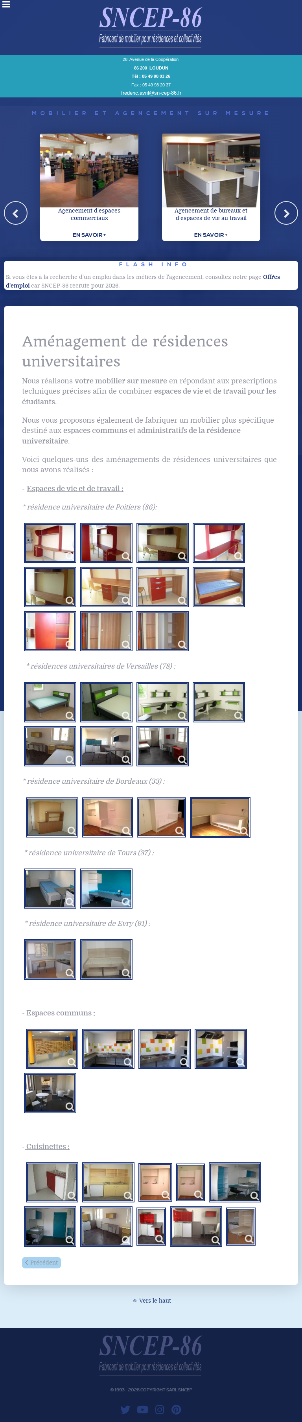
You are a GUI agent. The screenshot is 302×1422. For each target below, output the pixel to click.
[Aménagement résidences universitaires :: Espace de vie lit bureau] (162, 746)
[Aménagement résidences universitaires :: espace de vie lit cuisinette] (107, 817)
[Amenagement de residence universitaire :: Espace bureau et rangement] (50, 587)
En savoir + (89, 235)
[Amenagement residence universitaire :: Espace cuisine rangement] (235, 1182)
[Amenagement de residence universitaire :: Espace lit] (219, 587)
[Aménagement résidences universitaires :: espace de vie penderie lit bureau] (161, 817)
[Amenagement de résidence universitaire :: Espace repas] (50, 1093)
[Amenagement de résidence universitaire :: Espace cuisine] (108, 1049)
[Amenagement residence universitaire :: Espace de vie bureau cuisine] (106, 1226)
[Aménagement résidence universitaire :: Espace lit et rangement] (106, 702)
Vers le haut (154, 1300)
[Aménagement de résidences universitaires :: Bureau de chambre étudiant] (162, 702)
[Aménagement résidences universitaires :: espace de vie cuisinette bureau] (50, 959)
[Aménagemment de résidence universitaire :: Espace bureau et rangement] (162, 543)
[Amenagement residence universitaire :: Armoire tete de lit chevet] (50, 746)
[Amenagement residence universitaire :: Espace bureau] (50, 702)
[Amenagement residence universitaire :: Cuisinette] (52, 1182)
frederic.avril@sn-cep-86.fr (151, 93)
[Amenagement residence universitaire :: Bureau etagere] (106, 746)
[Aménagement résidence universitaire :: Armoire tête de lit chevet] (52, 817)
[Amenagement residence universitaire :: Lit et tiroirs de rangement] (106, 889)
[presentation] (16, 213)
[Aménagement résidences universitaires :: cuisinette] (155, 1182)
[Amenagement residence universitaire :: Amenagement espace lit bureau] (50, 889)
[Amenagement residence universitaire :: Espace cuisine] (50, 1226)
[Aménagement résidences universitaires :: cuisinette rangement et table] (241, 1227)
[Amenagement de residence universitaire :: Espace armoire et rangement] (106, 631)
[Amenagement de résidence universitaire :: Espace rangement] (50, 631)
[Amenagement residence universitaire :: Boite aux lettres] (52, 1049)
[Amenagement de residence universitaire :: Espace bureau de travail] (106, 587)
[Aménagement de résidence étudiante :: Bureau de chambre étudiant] (219, 702)
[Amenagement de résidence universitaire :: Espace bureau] (50, 543)
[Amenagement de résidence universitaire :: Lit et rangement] (106, 959)
